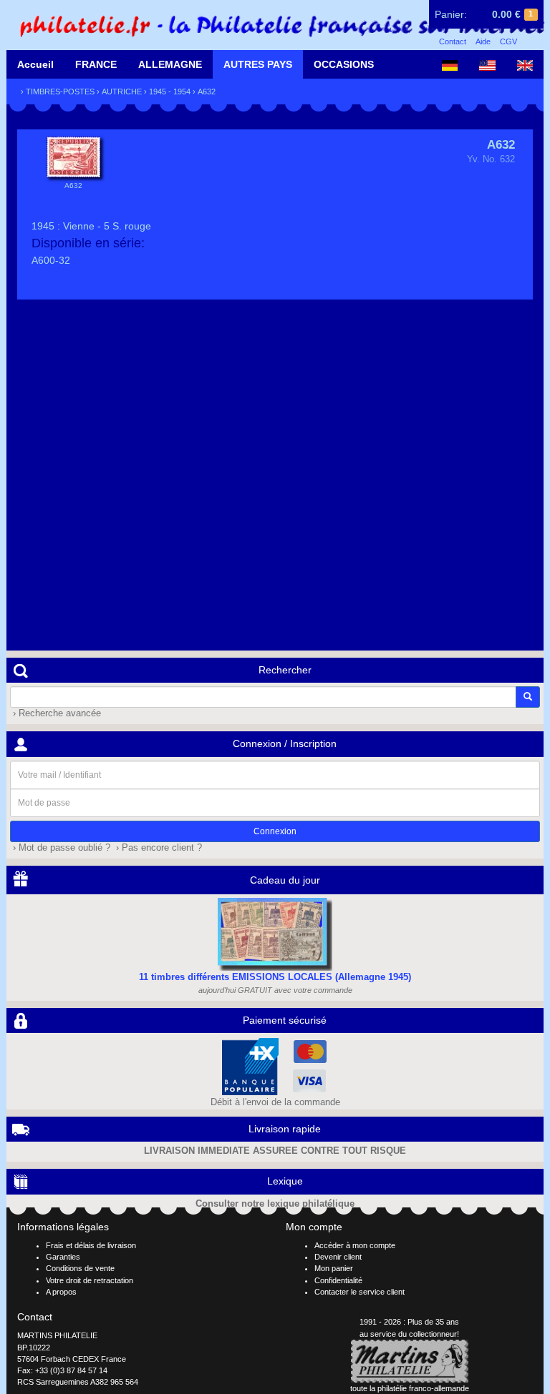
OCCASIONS (344, 64)
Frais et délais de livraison (91, 1245)
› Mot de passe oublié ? (60, 848)
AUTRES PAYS (257, 64)
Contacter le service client (359, 1291)
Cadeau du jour (285, 880)
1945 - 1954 (169, 91)
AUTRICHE (122, 91)
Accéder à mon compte (354, 1245)
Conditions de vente (80, 1268)
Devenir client (338, 1256)
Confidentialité (338, 1280)
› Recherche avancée (55, 713)
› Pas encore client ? (157, 848)
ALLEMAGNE (170, 64)
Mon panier (333, 1268)
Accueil (35, 64)
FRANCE (96, 64)
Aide (483, 41)
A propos (61, 1291)
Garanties (63, 1256)
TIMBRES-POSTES (60, 91)
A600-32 (51, 260)
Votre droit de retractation (89, 1280)
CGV (508, 41)
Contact (452, 41)
